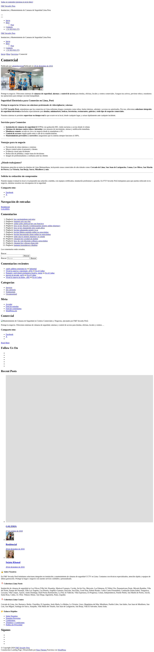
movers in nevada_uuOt (15, 275)
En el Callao (40, 271)
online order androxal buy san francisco (29, 224)
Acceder (9, 304)
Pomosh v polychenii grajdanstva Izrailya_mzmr (24, 273)
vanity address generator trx (16, 269)
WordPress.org (11, 311)
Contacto (9, 27)
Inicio (8, 20)
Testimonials (10, 292)
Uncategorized (11, 294)
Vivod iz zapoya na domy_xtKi (18, 277)
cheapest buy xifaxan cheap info (26, 243)
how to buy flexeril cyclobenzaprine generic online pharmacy (37, 226)
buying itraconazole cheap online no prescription (32, 234)
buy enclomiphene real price (24, 219)
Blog (8, 23)
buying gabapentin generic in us (26, 230)
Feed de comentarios (13, 309)
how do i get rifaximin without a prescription (31, 241)
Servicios (20, 66)
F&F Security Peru (8, 6)
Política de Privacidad (14, 625)
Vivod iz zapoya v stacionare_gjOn (19, 271)
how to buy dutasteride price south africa (29, 228)
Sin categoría (11, 290)
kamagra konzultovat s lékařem (25, 245)
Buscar (3, 253)
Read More (5, 343)
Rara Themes (41, 650)
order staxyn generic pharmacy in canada (29, 237)
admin (14, 66)
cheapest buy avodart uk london (26, 239)
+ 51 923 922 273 (12, 29)
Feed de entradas (12, 306)
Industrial (33, 269)
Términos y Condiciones (15, 623)
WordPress (62, 650)
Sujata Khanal (13, 562)
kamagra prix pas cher (22, 221)
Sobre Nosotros (12, 616)
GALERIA (5, 209)
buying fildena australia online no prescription (31, 232)
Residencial (5, 207)
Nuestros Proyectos (13, 618)
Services (9, 288)
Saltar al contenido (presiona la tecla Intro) (17, 2)
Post (12, 25)
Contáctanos (10, 620)
